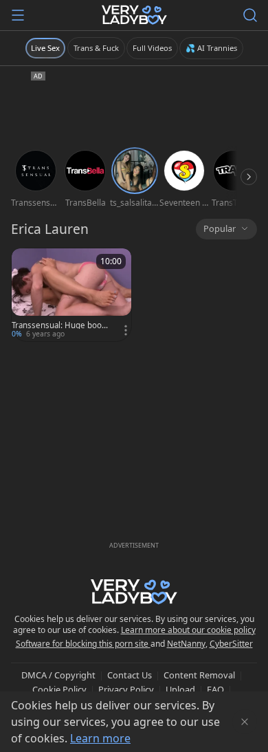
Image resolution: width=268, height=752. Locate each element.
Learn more (100, 738)
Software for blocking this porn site (83, 643)
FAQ (215, 689)
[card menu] (126, 330)
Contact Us (129, 675)
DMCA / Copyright (58, 675)
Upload (180, 689)
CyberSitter (231, 643)
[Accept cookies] (244, 721)
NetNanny (186, 643)
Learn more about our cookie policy (188, 630)
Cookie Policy (59, 689)
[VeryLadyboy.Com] (134, 15)
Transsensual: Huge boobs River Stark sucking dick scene (61, 325)
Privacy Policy (126, 689)
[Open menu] (17, 15)
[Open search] (250, 15)
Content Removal (199, 675)
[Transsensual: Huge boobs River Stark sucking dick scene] (71, 294)
